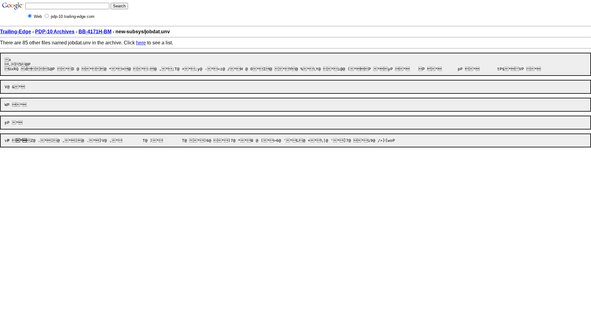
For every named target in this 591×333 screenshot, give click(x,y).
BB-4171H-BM (94, 31)
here (141, 42)
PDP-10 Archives (54, 31)
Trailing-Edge (15, 31)
